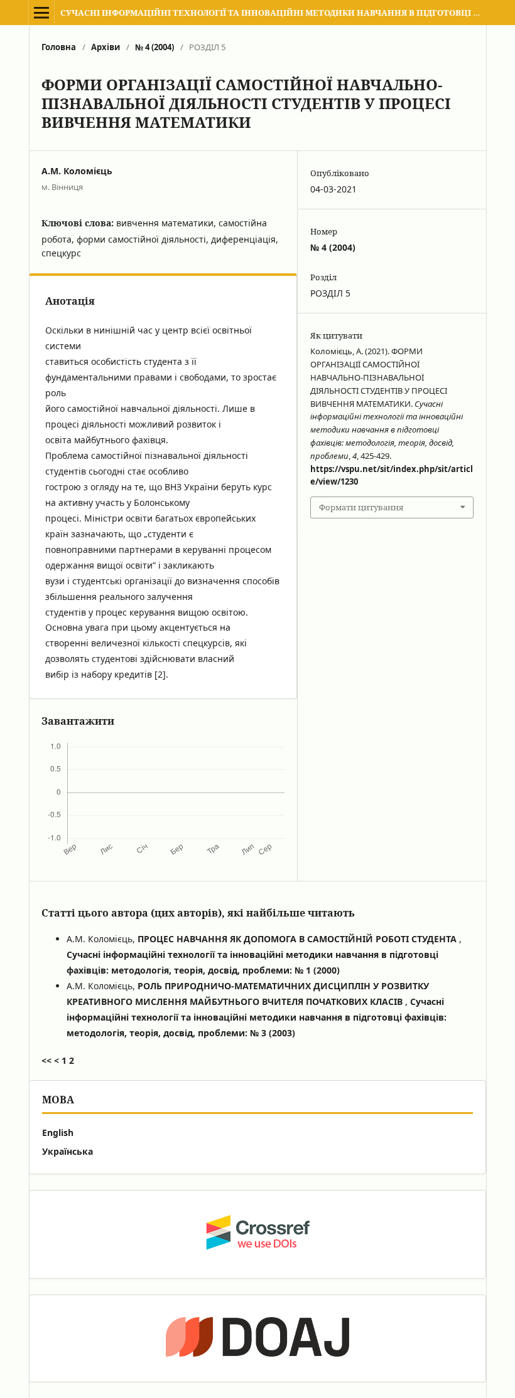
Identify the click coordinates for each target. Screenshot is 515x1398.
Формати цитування (361, 507)
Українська (67, 1151)
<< (46, 1060)
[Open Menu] (41, 12)
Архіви (105, 47)
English (57, 1132)
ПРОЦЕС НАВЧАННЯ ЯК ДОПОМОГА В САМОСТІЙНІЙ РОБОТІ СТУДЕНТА (298, 939)
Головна (58, 47)
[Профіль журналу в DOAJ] (257, 1338)
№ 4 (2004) (154, 47)
